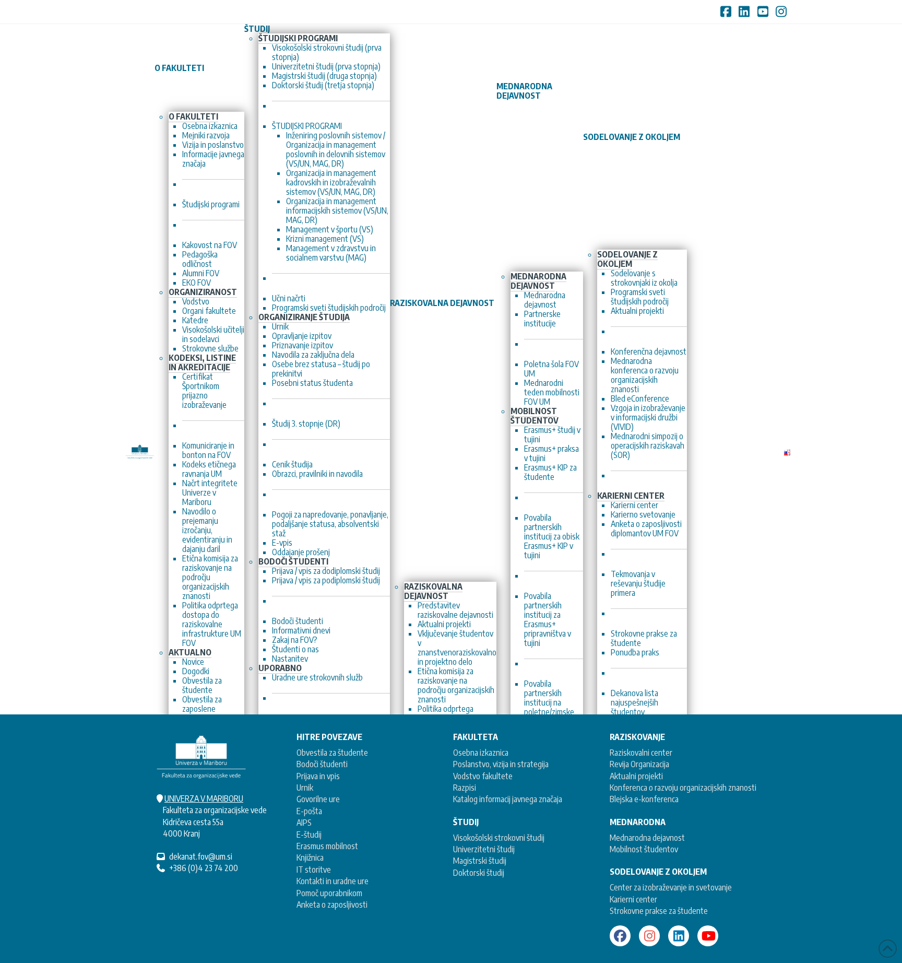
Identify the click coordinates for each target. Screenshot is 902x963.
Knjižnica (310, 857)
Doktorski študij (478, 872)
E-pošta (309, 811)
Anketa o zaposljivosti (331, 904)
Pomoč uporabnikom (329, 893)
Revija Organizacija (639, 764)
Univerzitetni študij (484, 849)
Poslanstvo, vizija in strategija (501, 764)
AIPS (304, 822)
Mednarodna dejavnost (647, 837)
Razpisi (464, 787)
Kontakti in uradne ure (332, 881)
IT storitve (313, 869)
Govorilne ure (318, 799)
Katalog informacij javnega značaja (507, 799)
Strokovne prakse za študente (659, 911)
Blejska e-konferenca (644, 799)
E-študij (309, 834)
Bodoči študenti (322, 764)
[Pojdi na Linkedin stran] (678, 935)
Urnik (304, 787)
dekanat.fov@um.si (200, 856)
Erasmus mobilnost (327, 846)
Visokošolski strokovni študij (498, 837)
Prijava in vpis (318, 776)
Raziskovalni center (641, 752)
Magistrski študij (479, 860)
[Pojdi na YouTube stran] (707, 935)
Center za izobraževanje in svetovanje (671, 887)
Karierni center (633, 899)
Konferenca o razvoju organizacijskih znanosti (683, 787)
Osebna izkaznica (480, 752)
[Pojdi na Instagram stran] (649, 935)
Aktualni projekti (636, 776)
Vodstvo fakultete (483, 776)
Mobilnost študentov (644, 849)
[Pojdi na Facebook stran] (620, 935)
